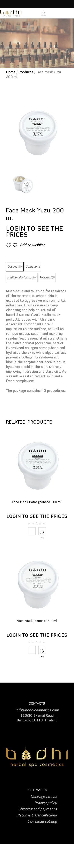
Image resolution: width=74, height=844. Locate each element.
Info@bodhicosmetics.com (37, 710)
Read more (32, 531)
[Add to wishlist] (42, 535)
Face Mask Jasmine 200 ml (37, 621)
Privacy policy (45, 803)
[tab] (15, 266)
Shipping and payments (37, 809)
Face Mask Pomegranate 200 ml (37, 502)
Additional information (21, 277)
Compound (32, 266)
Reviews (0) (46, 277)
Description (14, 266)
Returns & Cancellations (37, 815)
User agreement (43, 797)
